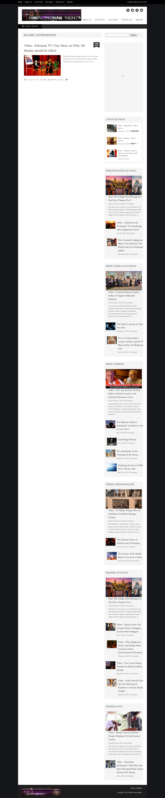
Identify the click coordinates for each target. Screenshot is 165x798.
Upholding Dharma (127, 439)
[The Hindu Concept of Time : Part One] (110, 326)
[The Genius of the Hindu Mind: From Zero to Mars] (112, 556)
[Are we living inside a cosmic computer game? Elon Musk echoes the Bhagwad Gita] (112, 340)
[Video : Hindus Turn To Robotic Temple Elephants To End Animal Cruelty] (125, 721)
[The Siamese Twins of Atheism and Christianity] (110, 542)
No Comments (130, 204)
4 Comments (131, 443)
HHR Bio (70, 2)
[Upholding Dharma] (112, 442)
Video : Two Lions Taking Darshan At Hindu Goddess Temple (129, 666)
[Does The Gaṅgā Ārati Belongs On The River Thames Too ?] (125, 185)
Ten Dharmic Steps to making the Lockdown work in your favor (130, 425)
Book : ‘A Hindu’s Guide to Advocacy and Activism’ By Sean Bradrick (127, 153)
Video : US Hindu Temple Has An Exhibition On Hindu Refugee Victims (124, 514)
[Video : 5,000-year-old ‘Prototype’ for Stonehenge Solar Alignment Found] (110, 225)
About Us (28, 2)
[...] (93, 62)
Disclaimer (136, 788)
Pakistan (61, 79)
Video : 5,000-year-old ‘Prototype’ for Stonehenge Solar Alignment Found (129, 226)
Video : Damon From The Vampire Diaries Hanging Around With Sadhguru (129, 628)
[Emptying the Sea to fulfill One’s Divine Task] (112, 467)
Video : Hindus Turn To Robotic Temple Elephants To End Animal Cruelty (124, 736)
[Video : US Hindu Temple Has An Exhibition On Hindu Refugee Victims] (125, 499)
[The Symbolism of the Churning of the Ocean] (110, 453)
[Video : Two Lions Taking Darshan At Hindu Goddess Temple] (110, 665)
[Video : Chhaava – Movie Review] (112, 141)
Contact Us (60, 2)
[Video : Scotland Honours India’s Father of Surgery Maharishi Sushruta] (125, 280)
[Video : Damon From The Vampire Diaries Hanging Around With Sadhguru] (110, 627)
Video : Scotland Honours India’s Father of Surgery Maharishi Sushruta (123, 295)
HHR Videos (54, 79)
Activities (39, 2)
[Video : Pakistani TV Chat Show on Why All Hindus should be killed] (95, 45)
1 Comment (132, 547)
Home (20, 2)
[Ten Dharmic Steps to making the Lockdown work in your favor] (110, 424)
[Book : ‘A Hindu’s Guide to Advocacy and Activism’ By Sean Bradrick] (112, 153)
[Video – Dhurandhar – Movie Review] (112, 128)
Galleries (49, 2)
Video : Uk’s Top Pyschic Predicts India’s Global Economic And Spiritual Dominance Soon (124, 393)
